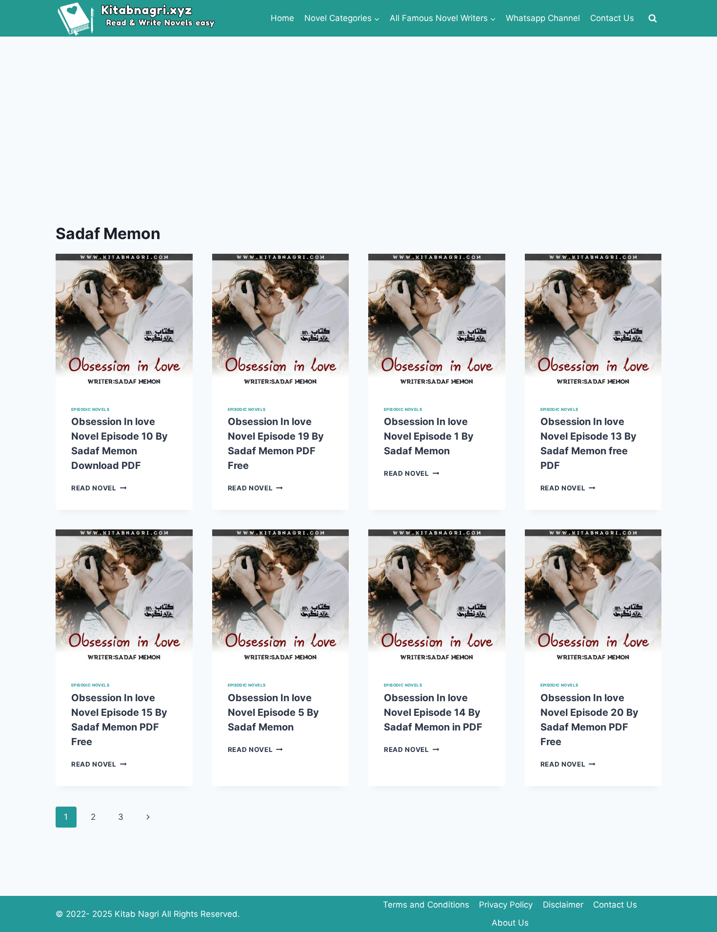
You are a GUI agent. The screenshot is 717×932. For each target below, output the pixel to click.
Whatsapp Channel (543, 18)
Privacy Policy (506, 905)
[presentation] (124, 322)
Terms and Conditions (426, 905)
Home (282, 18)
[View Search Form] (652, 18)
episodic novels (90, 409)
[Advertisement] (358, 109)
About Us (510, 923)
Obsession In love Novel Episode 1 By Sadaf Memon (429, 436)
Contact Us (612, 18)
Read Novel (98, 488)
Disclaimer (563, 905)
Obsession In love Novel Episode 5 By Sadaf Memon (273, 712)
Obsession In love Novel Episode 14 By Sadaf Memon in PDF (433, 712)
